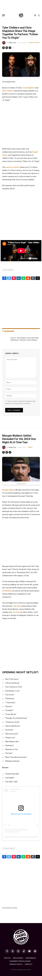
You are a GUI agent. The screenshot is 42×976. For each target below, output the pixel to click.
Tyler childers (8, 270)
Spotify (7, 958)
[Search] (35, 15)
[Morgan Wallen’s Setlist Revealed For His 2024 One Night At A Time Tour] (21, 469)
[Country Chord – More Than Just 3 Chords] (21, 15)
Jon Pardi (16, 612)
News (8, 21)
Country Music (34, 42)
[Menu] (3, 15)
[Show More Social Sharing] (13, 47)
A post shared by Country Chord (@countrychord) (21, 837)
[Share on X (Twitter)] (6, 47)
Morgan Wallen (8, 490)
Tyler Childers (8, 91)
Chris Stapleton (29, 88)
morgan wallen (8, 848)
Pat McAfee (7, 591)
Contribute (30, 958)
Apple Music (18, 958)
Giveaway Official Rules (19, 961)
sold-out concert (12, 167)
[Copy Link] (10, 47)
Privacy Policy (16, 964)
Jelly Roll (16, 606)
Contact (28, 964)
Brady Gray (12, 42)
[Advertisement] (21, 6)
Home (3, 21)
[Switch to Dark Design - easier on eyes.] (38, 15)
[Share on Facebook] (3, 47)
